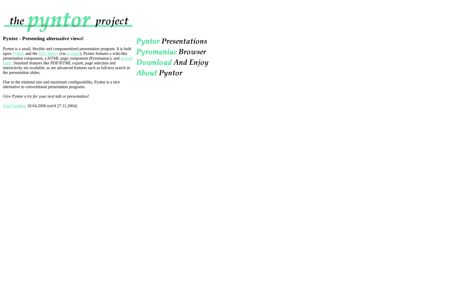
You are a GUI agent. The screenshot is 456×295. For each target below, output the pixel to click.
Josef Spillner (14, 106)
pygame (73, 53)
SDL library (48, 53)
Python (18, 53)
